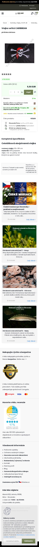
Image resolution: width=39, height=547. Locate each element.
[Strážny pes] (35, 92)
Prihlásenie (24, 5)
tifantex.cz (25, 482)
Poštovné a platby (11, 450)
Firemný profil (9, 466)
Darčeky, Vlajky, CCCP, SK (18, 23)
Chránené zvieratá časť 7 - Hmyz (16, 250)
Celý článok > (31, 220)
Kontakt (7, 463)
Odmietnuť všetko (12, 541)
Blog (5, 469)
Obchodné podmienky (12, 458)
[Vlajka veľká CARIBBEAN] (19, 53)
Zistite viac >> (22, 359)
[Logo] (19, 13)
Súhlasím (28, 541)
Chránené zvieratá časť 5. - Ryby (16, 331)
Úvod (5, 23)
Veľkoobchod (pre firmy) (13, 474)
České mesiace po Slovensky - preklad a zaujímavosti (16, 208)
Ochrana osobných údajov (14, 452)
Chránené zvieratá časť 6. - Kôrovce (17, 291)
